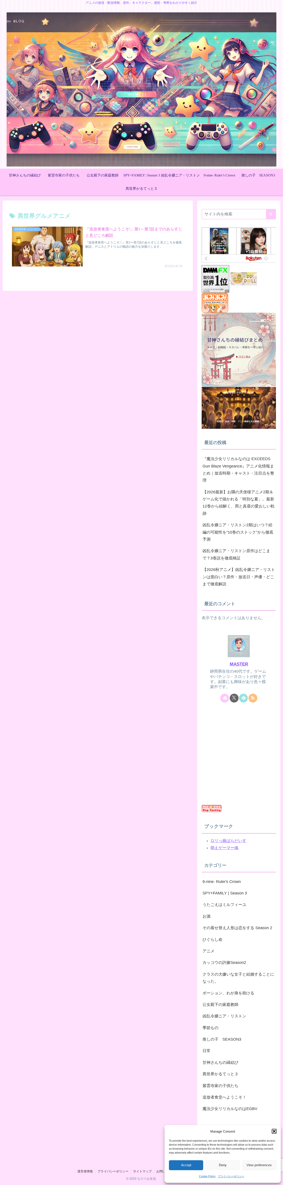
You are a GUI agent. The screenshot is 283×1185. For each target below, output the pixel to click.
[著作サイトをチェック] (224, 698)
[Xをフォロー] (234, 698)
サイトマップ (142, 1171)
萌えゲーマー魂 (224, 848)
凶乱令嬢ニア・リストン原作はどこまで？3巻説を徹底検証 (236, 554)
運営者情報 (85, 1171)
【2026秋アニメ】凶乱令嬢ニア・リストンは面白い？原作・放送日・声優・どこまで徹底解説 (239, 576)
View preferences (259, 1165)
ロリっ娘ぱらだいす (228, 840)
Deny (223, 1165)
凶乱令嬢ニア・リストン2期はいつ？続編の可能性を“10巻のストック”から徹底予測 (238, 532)
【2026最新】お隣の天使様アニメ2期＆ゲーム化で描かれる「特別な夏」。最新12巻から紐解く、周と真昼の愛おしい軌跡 (239, 503)
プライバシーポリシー (231, 1176)
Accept (186, 1165)
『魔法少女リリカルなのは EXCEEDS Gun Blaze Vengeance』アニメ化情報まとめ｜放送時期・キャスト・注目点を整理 (238, 469)
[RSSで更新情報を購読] (253, 698)
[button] (274, 1131)
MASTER (239, 664)
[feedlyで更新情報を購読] (243, 698)
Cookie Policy (207, 1176)
